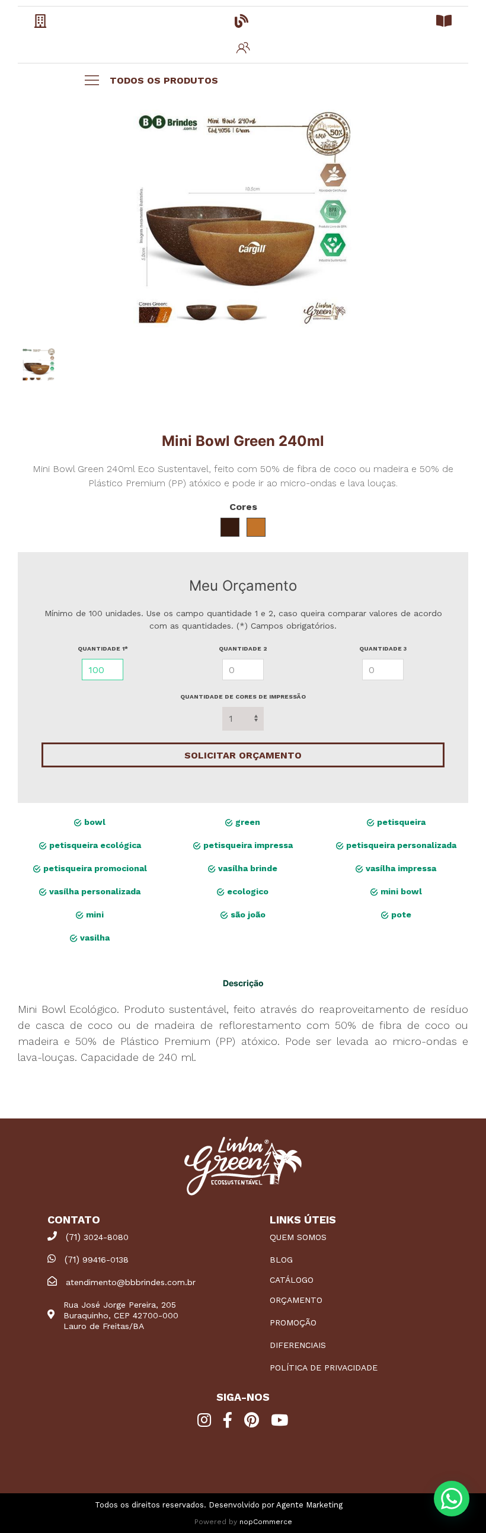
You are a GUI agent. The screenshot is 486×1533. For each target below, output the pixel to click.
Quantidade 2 (243, 648)
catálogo (292, 1280)
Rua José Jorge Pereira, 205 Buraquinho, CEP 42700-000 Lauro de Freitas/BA (120, 1315)
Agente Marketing (309, 1504)
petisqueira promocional (94, 868)
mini (94, 914)
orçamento (296, 1300)
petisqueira (400, 822)
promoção (293, 1322)
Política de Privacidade (324, 1367)
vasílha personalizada (93, 891)
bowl (93, 822)
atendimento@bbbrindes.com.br (131, 1282)
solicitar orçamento (243, 755)
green (246, 822)
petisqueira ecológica (94, 845)
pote (400, 914)
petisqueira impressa (247, 845)
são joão (247, 914)
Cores (243, 506)
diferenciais (298, 1345)
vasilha (94, 937)
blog (281, 1259)
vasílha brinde (246, 868)
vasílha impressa (399, 868)
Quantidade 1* (103, 648)
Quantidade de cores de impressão (243, 696)
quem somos (298, 1237)
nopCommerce (265, 1522)
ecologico (246, 891)
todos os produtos (164, 80)
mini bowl (400, 891)
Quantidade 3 (383, 648)
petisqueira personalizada (400, 845)
